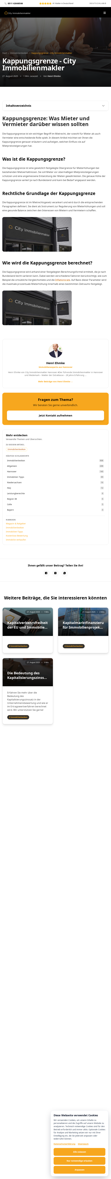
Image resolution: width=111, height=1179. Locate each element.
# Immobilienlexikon (18, 646)
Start (4, 53)
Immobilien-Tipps (14, 531)
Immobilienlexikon (19, 53)
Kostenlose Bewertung (17, 535)
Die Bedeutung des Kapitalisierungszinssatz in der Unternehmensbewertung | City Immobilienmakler (27, 675)
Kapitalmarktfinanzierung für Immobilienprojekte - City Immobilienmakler (83, 625)
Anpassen (79, 1169)
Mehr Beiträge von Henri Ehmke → (55, 381)
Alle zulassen (79, 1151)
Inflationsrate (62, 279)
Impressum (83, 1144)
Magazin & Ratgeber (16, 523)
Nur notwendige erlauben (79, 1160)
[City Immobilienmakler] (17, 12)
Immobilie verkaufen (16, 539)
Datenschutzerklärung (64, 1144)
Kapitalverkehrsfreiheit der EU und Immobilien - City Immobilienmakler (27, 625)
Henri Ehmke (54, 76)
